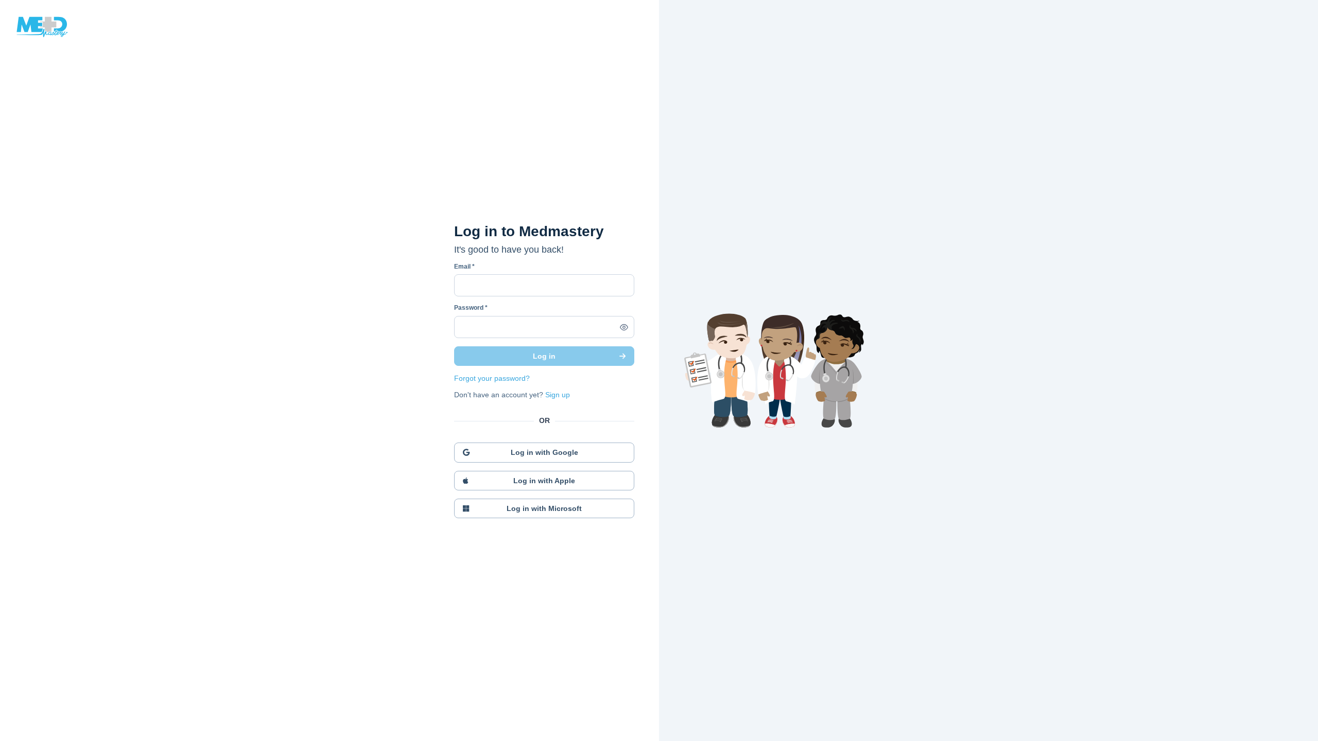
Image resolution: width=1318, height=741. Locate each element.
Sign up (557, 395)
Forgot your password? (492, 378)
